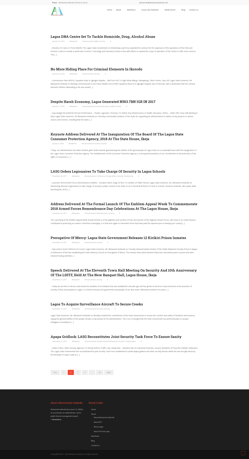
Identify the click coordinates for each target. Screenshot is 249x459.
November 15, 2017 (59, 341)
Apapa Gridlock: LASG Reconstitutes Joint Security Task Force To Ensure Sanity (116, 336)
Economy (97, 106)
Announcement (87, 41)
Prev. (55, 372)
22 (100, 372)
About (119, 10)
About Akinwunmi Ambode (104, 417)
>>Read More (56, 419)
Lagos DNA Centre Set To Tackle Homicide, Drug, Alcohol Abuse (103, 36)
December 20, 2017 (59, 176)
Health (112, 106)
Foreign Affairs (111, 176)
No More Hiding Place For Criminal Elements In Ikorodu (96, 69)
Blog (183, 10)
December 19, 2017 (59, 242)
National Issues (102, 213)
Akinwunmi (73, 41)
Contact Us (193, 10)
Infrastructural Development (107, 341)
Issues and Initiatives (150, 10)
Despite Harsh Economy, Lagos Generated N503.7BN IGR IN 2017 (103, 101)
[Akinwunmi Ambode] (57, 10)
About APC (98, 422)
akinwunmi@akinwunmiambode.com (153, 2)
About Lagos (98, 427)
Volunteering (128, 176)
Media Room (170, 10)
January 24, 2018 (58, 41)
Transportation (130, 341)
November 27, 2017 (59, 309)
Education (105, 106)
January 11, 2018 (58, 106)
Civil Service (100, 176)
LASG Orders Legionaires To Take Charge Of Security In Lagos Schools (108, 171)
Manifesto (131, 10)
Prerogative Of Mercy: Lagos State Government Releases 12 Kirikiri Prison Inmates (119, 238)
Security (102, 41)
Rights (96, 41)
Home (109, 10)
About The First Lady (102, 431)
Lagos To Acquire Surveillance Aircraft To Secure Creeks (97, 304)
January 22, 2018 (58, 74)
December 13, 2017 (59, 280)
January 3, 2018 (58, 143)
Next (109, 372)
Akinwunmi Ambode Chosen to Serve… (73, 2)
